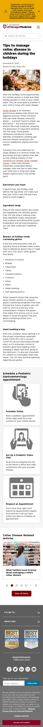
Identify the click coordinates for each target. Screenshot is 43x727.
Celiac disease (9, 110)
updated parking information (22, 18)
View (33, 16)
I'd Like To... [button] (10, 612)
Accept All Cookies (21, 722)
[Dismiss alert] (39, 11)
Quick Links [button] (10, 621)
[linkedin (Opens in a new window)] (21, 669)
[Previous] (8, 585)
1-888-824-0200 (21, 658)
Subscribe (32, 683)
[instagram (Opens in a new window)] (27, 669)
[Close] (40, 689)
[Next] (35, 585)
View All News (21, 593)
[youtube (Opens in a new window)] (34, 669)
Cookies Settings (21, 716)
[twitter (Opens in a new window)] (15, 669)
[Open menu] (38, 27)
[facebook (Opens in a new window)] (9, 669)
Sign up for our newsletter (15, 678)
